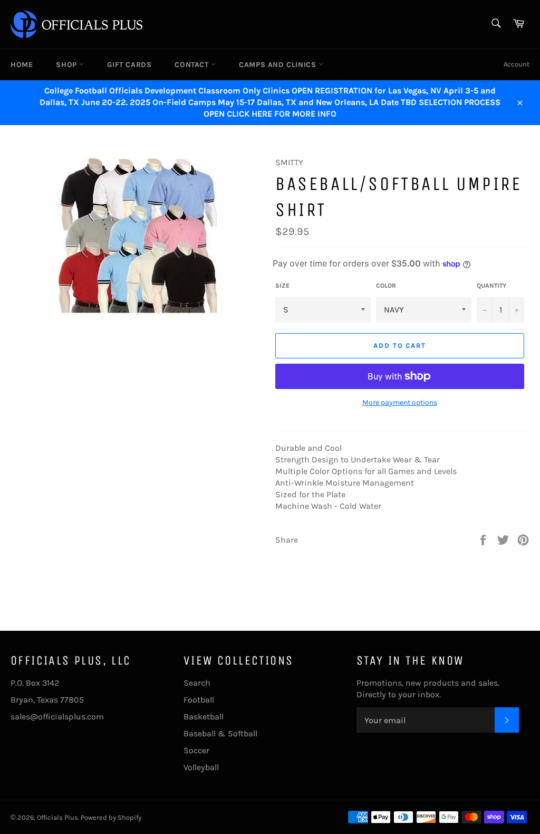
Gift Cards (129, 64)
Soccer (196, 750)
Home (22, 64)
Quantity (491, 285)
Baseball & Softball (220, 733)
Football (199, 700)
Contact (193, 64)
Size (282, 285)
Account (516, 64)
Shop (67, 64)
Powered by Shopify (111, 817)
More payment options (399, 402)
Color (386, 285)
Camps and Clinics (279, 64)
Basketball (204, 717)
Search (197, 683)
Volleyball (201, 767)
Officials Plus (57, 817)
